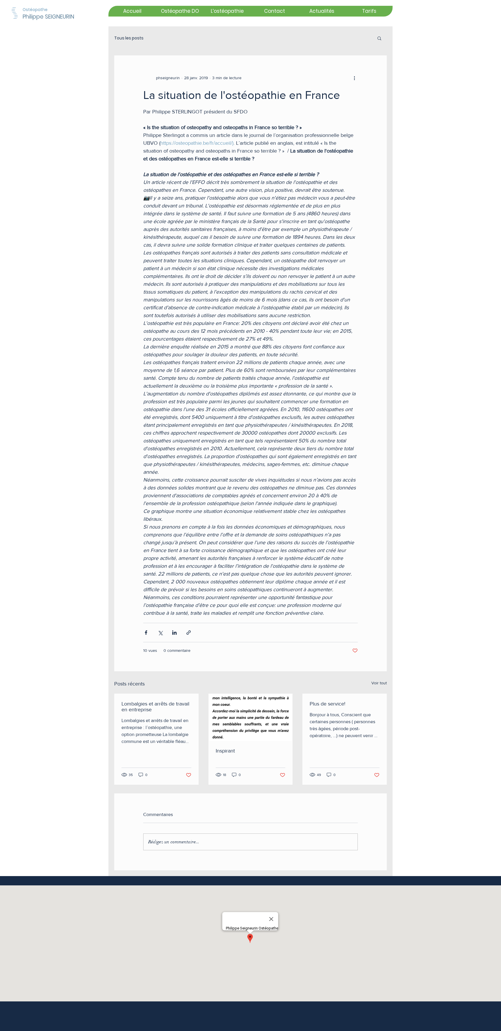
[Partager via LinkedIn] (174, 632)
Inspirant (225, 751)
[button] (379, 38)
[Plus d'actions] (354, 77)
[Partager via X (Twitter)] (160, 632)
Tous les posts (129, 38)
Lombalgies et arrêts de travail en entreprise (155, 706)
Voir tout (379, 683)
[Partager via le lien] (188, 632)
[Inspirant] (251, 717)
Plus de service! (327, 704)
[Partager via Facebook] (146, 632)
